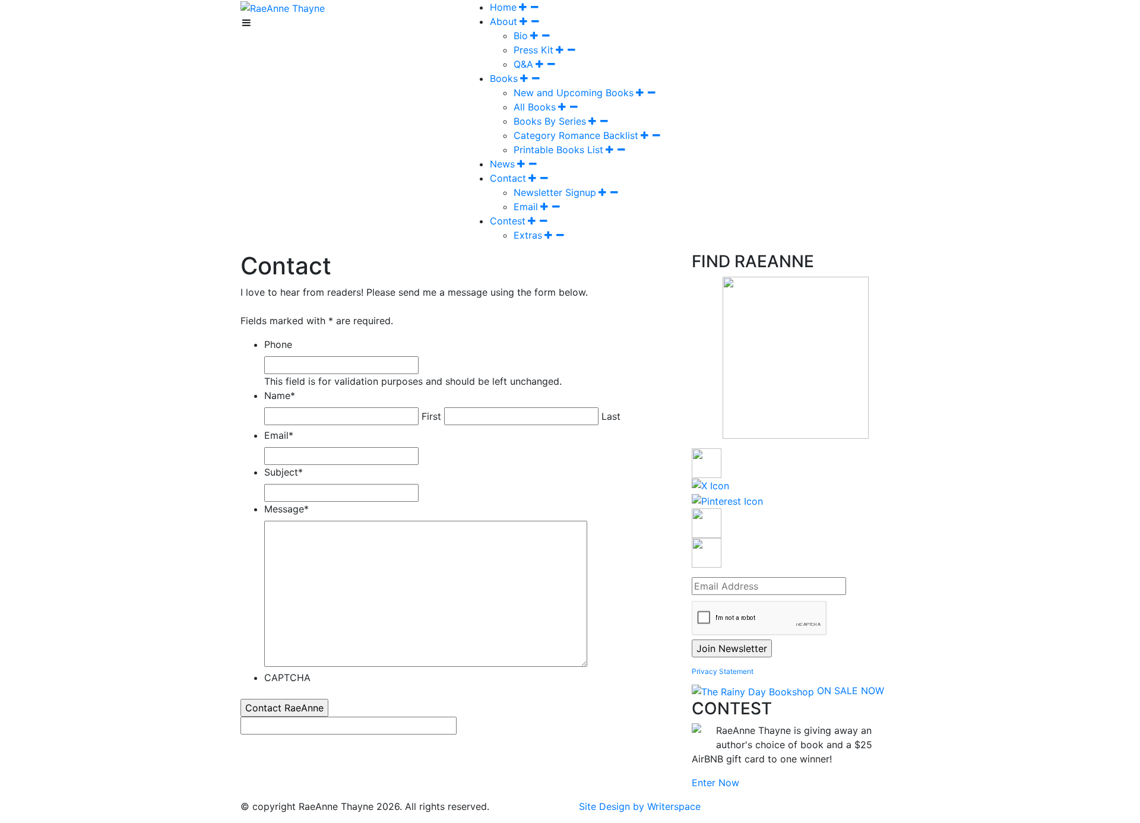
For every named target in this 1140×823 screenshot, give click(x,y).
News (502, 164)
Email (526, 207)
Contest (507, 221)
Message (286, 509)
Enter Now (715, 783)
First (431, 416)
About (503, 21)
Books (504, 78)
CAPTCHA (287, 677)
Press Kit (533, 50)
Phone (278, 344)
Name (279, 395)
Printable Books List (558, 150)
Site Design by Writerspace (640, 806)
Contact (508, 178)
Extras (528, 235)
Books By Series (550, 121)
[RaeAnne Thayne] (282, 7)
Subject (283, 472)
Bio (521, 36)
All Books (535, 107)
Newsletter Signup (555, 192)
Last (610, 416)
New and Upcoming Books (574, 93)
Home (503, 7)
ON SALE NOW (850, 691)
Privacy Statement (722, 671)
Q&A (523, 64)
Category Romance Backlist (576, 135)
